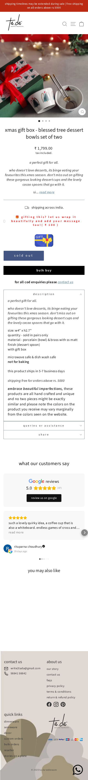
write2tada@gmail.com (26, 668)
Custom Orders (13, 739)
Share (44, 434)
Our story (53, 669)
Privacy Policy (56, 686)
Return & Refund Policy (61, 697)
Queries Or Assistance (44, 426)
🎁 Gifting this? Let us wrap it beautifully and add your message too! (45, 221)
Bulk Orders (11, 744)
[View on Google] (7, 548)
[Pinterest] (63, 704)
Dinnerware (11, 722)
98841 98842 (19, 674)
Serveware (10, 727)
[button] (3, 532)
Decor (7, 733)
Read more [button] (16, 532)
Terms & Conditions (59, 692)
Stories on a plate (15, 756)
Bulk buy (44, 270)
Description (44, 294)
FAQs (49, 680)
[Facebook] (49, 704)
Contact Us (53, 675)
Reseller (9, 750)
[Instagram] (56, 704)
